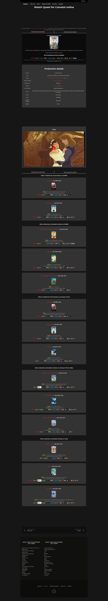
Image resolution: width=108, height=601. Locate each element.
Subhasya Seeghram (48, 570)
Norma (23, 565)
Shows (61, 4)
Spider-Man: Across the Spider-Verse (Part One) (30, 548)
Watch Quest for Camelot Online (38, 31)
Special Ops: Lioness (48, 562)
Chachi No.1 (46, 575)
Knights (61, 85)
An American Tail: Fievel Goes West (49, 229)
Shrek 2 (49, 466)
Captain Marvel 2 (25, 552)
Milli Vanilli (24, 556)
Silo (45, 552)
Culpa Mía (24, 563)
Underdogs (50, 180)
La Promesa (46, 566)
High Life (29, 530)
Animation (35, 28)
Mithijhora (46, 553)
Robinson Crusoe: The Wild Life (49, 373)
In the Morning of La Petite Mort (28, 566)
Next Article (78, 529)
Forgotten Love (25, 557)
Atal (45, 555)
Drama (42, 28)
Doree (45, 572)
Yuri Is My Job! (46, 573)
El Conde (23, 559)
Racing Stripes (50, 203)
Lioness (45, 550)
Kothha (45, 565)
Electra (45, 559)
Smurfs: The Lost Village (49, 417)
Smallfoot (49, 488)
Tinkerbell (49, 251)
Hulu (38, 4)
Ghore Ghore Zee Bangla (48, 563)
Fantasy (46, 28)
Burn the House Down (48, 548)
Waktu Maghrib (24, 569)
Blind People (56, 85)
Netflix (33, 4)
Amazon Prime (46, 4)
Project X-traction (25, 562)
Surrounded (24, 560)
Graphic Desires (25, 549)
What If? (23, 572)
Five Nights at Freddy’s (26, 573)
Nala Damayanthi (47, 556)
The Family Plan (25, 575)
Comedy (39, 28)
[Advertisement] (54, 18)
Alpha (79, 530)
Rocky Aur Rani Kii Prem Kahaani (28, 550)
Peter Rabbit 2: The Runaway (50, 275)
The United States (58, 80)
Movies (54, 4)
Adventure (31, 28)
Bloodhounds (46, 560)
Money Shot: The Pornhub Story (28, 553)
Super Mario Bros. (25, 555)
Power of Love (24, 567)
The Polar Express (49, 395)
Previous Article (31, 529)
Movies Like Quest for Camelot (70, 31)
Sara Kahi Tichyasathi (48, 569)
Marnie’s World (50, 444)
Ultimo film (24, 570)
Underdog (49, 346)
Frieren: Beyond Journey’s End (49, 549)
